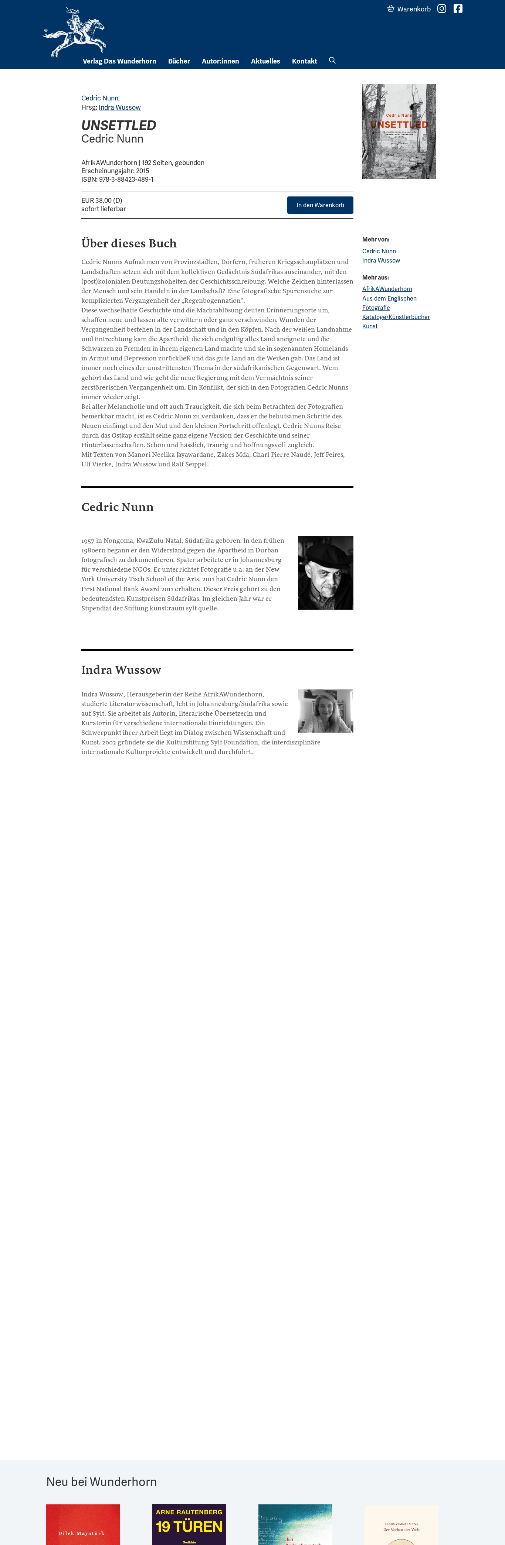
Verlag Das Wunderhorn (119, 61)
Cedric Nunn (99, 98)
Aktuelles (265, 61)
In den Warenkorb (320, 205)
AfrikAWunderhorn (387, 289)
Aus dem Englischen (389, 298)
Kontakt (304, 61)
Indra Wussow (120, 107)
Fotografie (376, 308)
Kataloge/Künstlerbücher (396, 317)
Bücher (179, 61)
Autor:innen (220, 61)
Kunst (370, 326)
